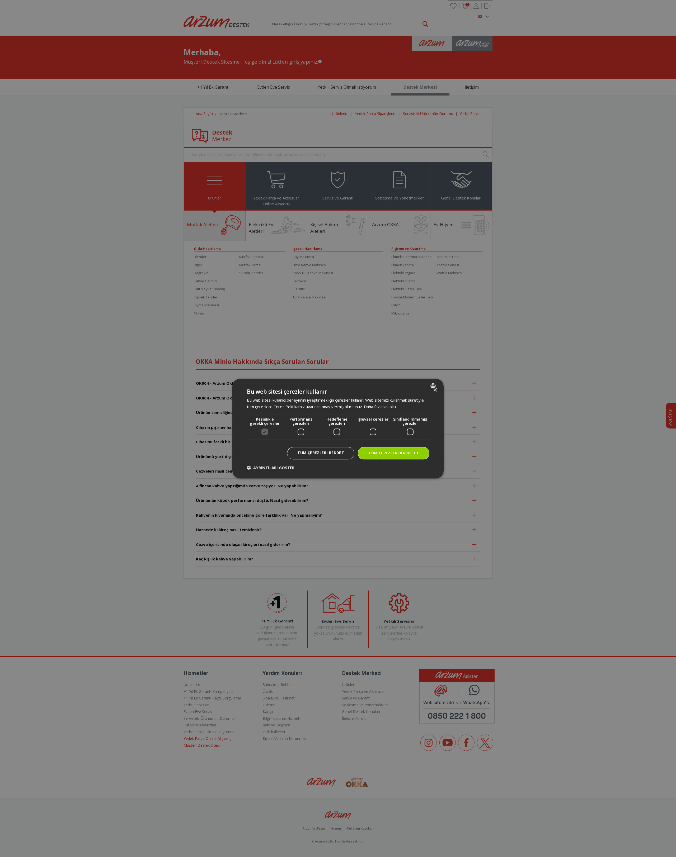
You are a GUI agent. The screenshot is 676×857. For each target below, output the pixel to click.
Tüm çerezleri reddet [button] (320, 452)
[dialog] (338, 428)
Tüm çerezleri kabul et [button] (393, 452)
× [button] (435, 390)
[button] (270, 467)
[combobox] (433, 385)
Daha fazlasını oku (380, 406)
